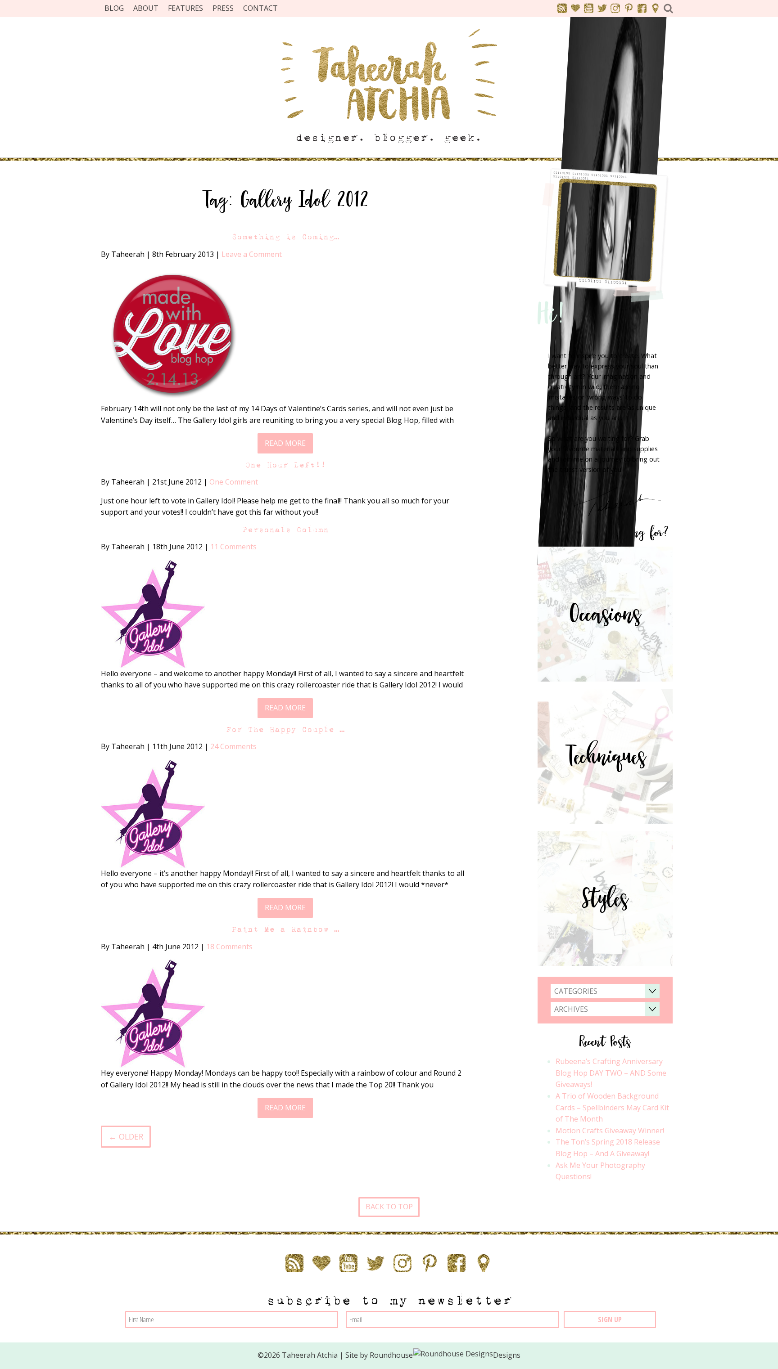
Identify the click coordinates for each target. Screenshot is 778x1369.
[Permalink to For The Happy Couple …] (153, 813)
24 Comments (233, 746)
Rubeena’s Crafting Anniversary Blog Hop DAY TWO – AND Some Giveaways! (611, 1072)
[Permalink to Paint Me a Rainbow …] (153, 1013)
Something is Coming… (285, 237)
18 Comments (229, 947)
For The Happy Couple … (285, 729)
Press (223, 8)
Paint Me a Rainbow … (285, 929)
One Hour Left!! (285, 465)
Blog (114, 8)
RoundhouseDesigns (445, 1355)
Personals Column (285, 529)
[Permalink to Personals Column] (153, 613)
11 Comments (233, 547)
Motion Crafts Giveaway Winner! (610, 1131)
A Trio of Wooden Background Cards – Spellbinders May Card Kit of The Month (612, 1107)
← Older (126, 1136)
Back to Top (389, 1207)
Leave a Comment (252, 254)
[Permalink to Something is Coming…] (171, 334)
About (145, 8)
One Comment (233, 482)
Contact (260, 8)
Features (185, 8)
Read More (285, 443)
